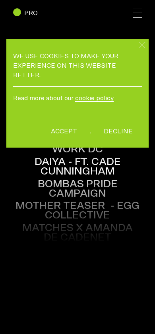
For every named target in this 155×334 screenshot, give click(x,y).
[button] (137, 13)
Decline (118, 131)
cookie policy (94, 98)
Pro (31, 13)
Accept (64, 131)
